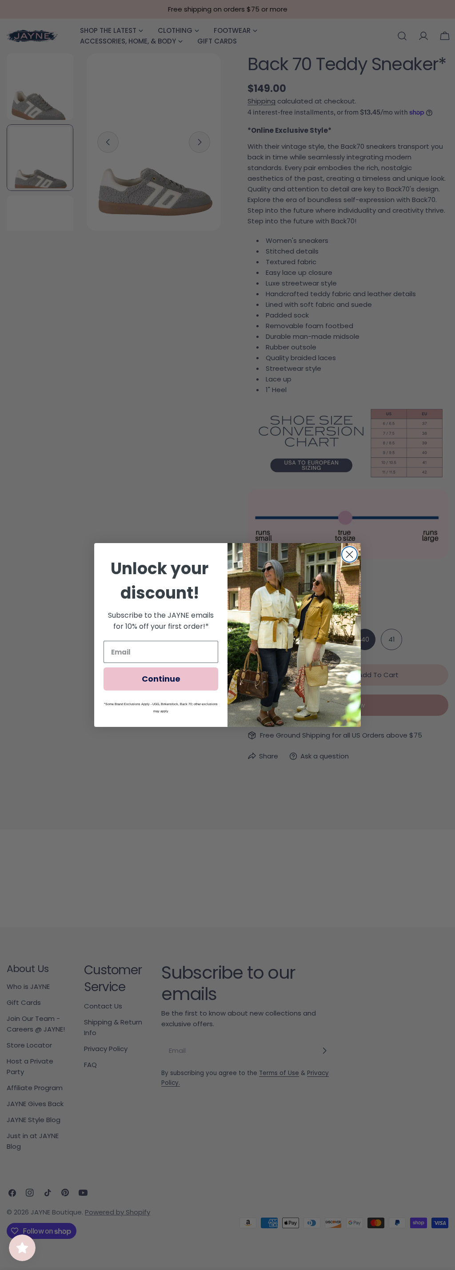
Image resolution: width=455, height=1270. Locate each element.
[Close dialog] (349, 554)
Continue (161, 678)
